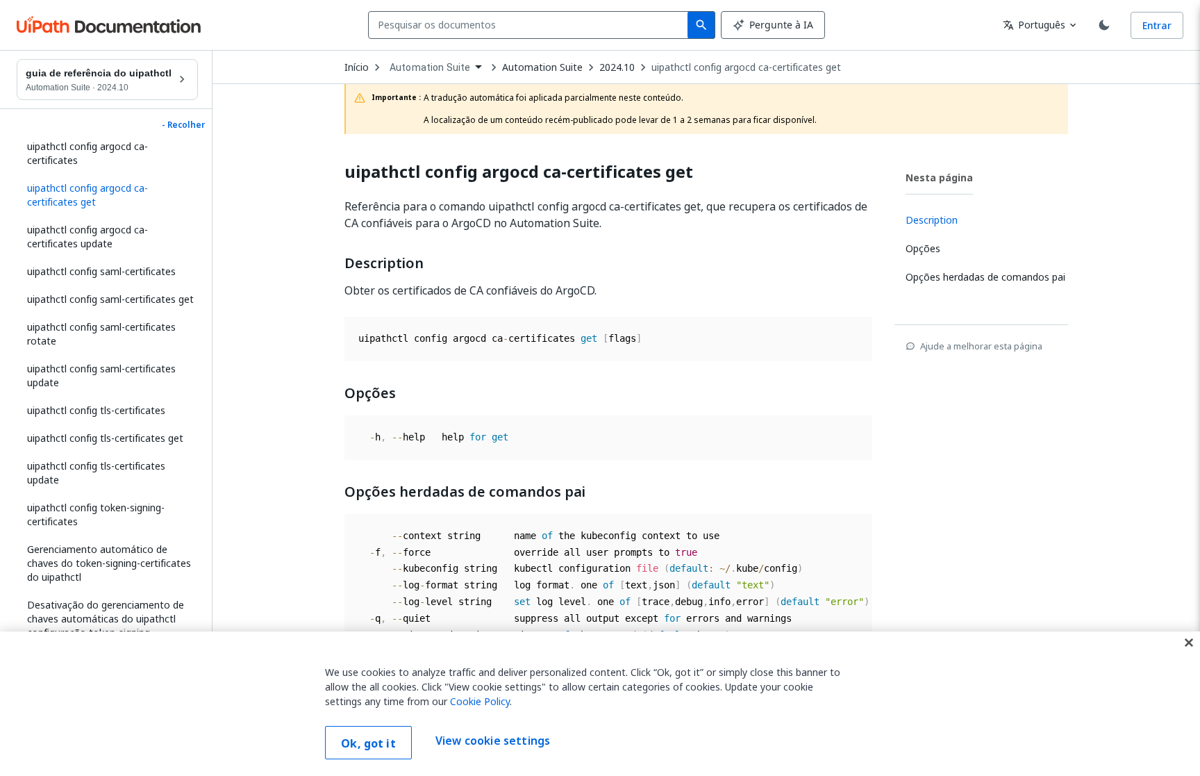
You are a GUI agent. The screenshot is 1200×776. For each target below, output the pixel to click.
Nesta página (939, 177)
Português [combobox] (1034, 24)
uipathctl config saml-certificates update (101, 375)
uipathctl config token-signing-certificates (96, 514)
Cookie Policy (480, 701)
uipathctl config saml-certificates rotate (101, 334)
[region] (600, 703)
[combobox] (531, 25)
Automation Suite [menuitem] (430, 67)
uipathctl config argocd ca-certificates (87, 153)
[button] (107, 195)
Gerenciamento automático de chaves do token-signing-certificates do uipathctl (109, 563)
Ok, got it (368, 743)
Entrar (1157, 25)
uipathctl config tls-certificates (96, 410)
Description (384, 263)
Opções (370, 393)
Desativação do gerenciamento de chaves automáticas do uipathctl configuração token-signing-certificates (105, 625)
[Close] (1189, 642)
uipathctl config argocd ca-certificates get (746, 67)
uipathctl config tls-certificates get (105, 438)
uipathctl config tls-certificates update (96, 473)
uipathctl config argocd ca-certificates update (87, 236)
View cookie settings (492, 741)
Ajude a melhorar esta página (981, 346)
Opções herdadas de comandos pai (464, 492)
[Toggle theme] (1104, 25)
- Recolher (183, 125)
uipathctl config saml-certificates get (110, 299)
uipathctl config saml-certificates (101, 271)
